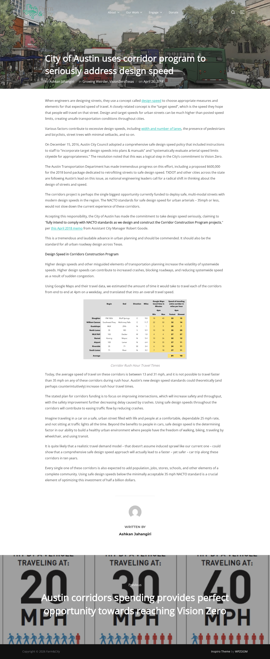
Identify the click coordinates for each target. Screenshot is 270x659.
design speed (151, 100)
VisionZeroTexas (122, 81)
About (112, 12)
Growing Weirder (95, 81)
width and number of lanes (161, 128)
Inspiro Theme (220, 651)
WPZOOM (241, 651)
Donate (173, 12)
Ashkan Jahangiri (61, 81)
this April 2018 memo (67, 228)
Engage (154, 12)
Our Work (132, 12)
